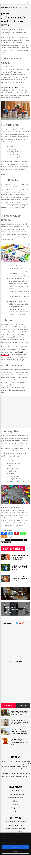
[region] (15, 844)
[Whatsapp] (23, 533)
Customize (15, 851)
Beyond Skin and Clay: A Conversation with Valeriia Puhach (20, 557)
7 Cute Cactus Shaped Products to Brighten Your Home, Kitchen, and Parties (19, 731)
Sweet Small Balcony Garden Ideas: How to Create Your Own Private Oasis (19, 712)
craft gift (20, 539)
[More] (4, 536)
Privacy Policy (12, 842)
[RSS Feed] (23, 623)
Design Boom (15, 808)
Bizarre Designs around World (15, 829)
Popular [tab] (9, 705)
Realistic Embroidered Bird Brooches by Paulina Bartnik (20, 568)
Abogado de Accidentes (15, 798)
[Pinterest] (16, 533)
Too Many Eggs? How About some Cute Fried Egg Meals (19, 578)
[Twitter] (10, 533)
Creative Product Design (15, 832)
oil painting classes (12, 87)
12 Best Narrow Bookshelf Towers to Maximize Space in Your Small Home (19, 722)
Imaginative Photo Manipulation (15, 822)
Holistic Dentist (15, 791)
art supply (13, 539)
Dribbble (15, 801)
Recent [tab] (24, 705)
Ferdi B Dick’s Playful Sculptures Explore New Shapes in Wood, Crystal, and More (19, 741)
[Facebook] (4, 533)
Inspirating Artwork (15, 825)
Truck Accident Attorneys (15, 794)
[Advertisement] (15, 412)
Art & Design (5, 13)
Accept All (15, 847)
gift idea (8, 542)
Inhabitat (15, 804)
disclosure (19, 776)
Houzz (15, 811)
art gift (7, 539)
